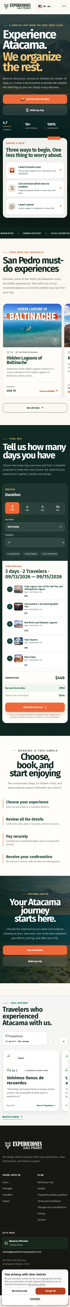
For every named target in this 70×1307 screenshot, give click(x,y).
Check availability (48, 391)
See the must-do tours (35, 99)
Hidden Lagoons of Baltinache (24, 360)
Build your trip (45, 1182)
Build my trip (35, 110)
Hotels (6, 1201)
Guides (41, 1188)
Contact (42, 1219)
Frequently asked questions (52, 1194)
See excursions (35, 950)
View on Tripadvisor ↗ (46, 1105)
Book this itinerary (35, 707)
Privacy (41, 1213)
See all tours (35, 407)
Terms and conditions (49, 1201)
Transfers (7, 1194)
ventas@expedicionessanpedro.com (22, 1251)
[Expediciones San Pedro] (18, 6)
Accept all (51, 1291)
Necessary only (19, 1291)
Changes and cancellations (52, 1207)
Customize (35, 1299)
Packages (7, 1188)
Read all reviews (12, 1117)
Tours (5, 1182)
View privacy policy (36, 1284)
